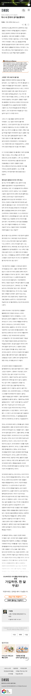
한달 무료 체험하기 (15, 597)
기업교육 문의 (19, 673)
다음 (26, 634)
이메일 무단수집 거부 (21, 671)
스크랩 (28, 24)
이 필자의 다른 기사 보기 (15, 619)
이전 (14, 634)
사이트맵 (10, 673)
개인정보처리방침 (8, 671)
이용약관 (15, 668)
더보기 (22, 24)
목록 (20, 634)
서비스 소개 (7, 668)
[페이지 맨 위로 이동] (26, 658)
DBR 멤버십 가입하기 (15, 600)
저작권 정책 (23, 668)
